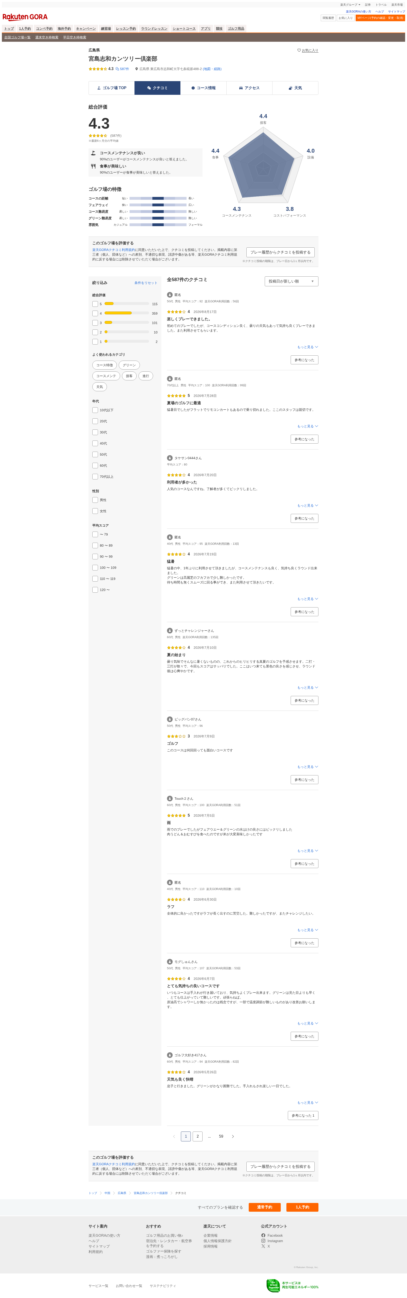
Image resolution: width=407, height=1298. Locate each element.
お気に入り (346, 18)
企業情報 (211, 1235)
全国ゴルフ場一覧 (17, 37)
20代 (103, 421)
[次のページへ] (233, 1136)
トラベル (381, 4)
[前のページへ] (174, 1136)
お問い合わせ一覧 (129, 1286)
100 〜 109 (108, 568)
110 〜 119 (107, 579)
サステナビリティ (163, 1286)
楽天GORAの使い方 (358, 11)
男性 (103, 500)
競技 (219, 28)
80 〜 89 (106, 545)
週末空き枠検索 (46, 37)
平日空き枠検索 (74, 37)
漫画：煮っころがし (162, 1257)
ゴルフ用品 (236, 28)
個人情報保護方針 (218, 1241)
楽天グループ (348, 4)
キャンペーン (86, 28)
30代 (103, 432)
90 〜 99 (106, 556)
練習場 (106, 28)
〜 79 (104, 534)
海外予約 (64, 28)
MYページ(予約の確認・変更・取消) (380, 18)
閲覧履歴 (328, 18)
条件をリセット (146, 283)
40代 (103, 443)
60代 (103, 465)
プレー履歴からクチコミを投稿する (280, 252)
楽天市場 (397, 4)
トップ (9, 28)
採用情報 (211, 1246)
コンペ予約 (44, 28)
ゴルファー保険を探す (163, 1251)
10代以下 (107, 410)
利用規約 (96, 1252)
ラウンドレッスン (154, 28)
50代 (103, 454)
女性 (103, 511)
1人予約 (25, 28)
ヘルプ (379, 11)
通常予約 (264, 1207)
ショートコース (184, 28)
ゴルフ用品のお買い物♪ (164, 1235)
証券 (368, 4)
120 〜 (105, 590)
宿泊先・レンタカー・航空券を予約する (169, 1243)
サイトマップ (396, 11)
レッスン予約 (126, 28)
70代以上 (107, 476)
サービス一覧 (98, 1286)
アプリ (206, 28)
